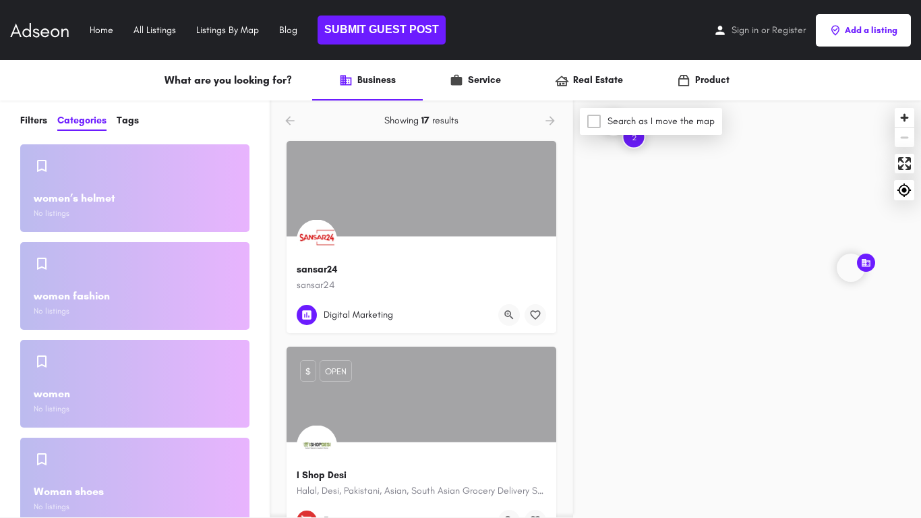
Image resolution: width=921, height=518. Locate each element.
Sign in (745, 30)
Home (101, 30)
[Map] (747, 309)
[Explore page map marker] (851, 268)
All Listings (154, 30)
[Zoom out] (904, 137)
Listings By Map (227, 30)
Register (789, 30)
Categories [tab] (82, 120)
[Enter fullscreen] (904, 163)
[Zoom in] (904, 117)
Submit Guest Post (381, 29)
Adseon (39, 30)
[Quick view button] (509, 315)
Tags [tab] (128, 120)
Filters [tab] (33, 120)
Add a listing (871, 30)
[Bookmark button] (535, 315)
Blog (288, 30)
